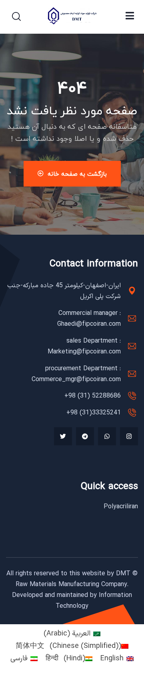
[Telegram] (85, 436)
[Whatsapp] (107, 436)
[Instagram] (129, 436)
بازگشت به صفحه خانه (77, 173)
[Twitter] (63, 436)
